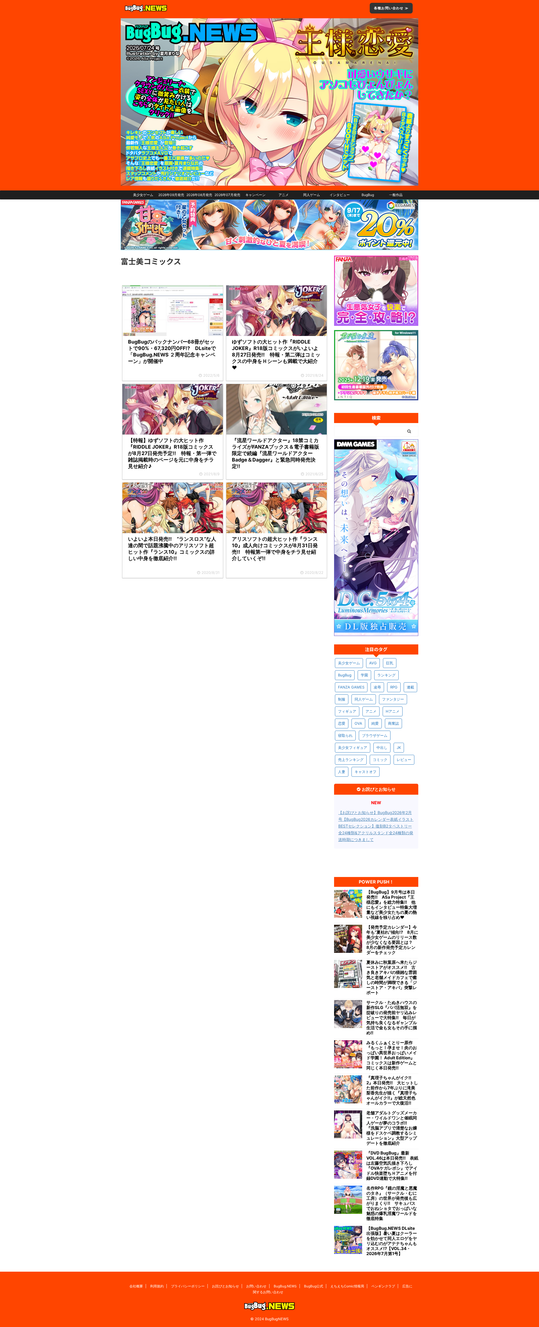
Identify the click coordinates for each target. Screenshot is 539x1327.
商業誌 (393, 723)
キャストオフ (365, 771)
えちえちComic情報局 (347, 1286)
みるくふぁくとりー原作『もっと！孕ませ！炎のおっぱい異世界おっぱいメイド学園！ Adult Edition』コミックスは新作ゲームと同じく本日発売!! (391, 1055)
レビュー (404, 759)
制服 (341, 699)
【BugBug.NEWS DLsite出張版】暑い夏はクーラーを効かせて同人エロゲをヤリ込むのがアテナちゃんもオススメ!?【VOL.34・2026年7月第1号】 (391, 1241)
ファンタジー (393, 699)
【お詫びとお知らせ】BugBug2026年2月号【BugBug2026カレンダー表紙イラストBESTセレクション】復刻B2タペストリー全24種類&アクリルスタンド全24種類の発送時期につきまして (376, 826)
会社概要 (136, 1286)
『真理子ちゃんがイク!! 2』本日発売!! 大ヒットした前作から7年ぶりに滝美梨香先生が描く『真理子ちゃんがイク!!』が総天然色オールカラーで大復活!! (392, 1090)
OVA (358, 723)
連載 (410, 687)
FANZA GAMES (351, 687)
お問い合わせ (256, 1286)
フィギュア (347, 711)
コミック (380, 759)
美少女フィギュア (352, 747)
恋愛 (341, 723)
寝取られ (345, 735)
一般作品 (396, 195)
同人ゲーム (311, 195)
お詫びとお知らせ (225, 1286)
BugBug (368, 195)
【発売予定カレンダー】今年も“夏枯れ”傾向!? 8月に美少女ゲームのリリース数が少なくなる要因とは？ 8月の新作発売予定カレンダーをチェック (392, 940)
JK (399, 747)
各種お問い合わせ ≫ (391, 8)
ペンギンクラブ (383, 1286)
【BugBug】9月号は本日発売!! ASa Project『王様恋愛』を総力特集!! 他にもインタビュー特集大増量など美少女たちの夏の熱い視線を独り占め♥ (391, 905)
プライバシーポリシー (188, 1286)
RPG (394, 687)
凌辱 (377, 687)
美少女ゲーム (143, 195)
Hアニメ (392, 711)
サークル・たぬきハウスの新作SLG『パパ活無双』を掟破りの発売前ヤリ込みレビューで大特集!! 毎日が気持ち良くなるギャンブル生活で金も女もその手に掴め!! (391, 1017)
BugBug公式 (313, 1286)
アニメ (283, 195)
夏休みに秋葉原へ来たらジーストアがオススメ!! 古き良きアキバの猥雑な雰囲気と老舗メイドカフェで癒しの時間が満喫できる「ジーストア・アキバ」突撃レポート (391, 977)
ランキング (386, 675)
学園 (364, 675)
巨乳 (389, 663)
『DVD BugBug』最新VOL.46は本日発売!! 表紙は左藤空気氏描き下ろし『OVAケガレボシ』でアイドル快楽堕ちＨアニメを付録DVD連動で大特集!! (392, 1166)
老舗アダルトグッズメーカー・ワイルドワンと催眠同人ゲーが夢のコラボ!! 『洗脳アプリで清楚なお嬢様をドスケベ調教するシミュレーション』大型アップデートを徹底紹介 (391, 1128)
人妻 (341, 771)
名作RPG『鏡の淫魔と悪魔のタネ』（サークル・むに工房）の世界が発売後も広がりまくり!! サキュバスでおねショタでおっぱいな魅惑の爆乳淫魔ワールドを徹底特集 (391, 1203)
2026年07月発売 (227, 195)
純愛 (375, 723)
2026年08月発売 (199, 195)
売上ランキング (351, 759)
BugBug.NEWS (285, 1286)
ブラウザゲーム (374, 735)
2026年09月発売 (171, 195)
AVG (373, 663)
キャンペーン (255, 195)
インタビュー (340, 195)
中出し (381, 747)
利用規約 (157, 1286)
